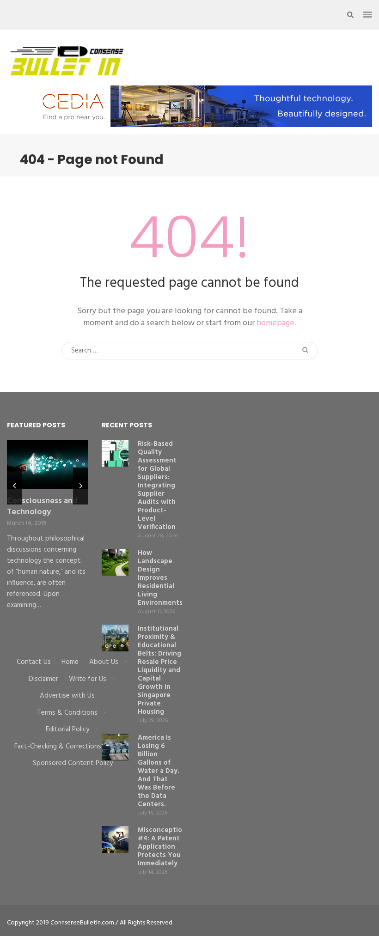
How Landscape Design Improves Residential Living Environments (160, 577)
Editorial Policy (67, 729)
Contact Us (34, 662)
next (80, 486)
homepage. (276, 323)
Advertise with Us (67, 695)
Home (70, 662)
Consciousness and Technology (42, 506)
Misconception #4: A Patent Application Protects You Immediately (162, 847)
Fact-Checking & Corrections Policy (67, 746)
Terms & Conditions (67, 712)
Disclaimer (43, 679)
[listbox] (47, 542)
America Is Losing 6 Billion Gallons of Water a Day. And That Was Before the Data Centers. (158, 771)
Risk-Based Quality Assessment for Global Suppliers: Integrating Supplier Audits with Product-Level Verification (157, 485)
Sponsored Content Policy (73, 763)
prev (14, 486)
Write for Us (87, 679)
